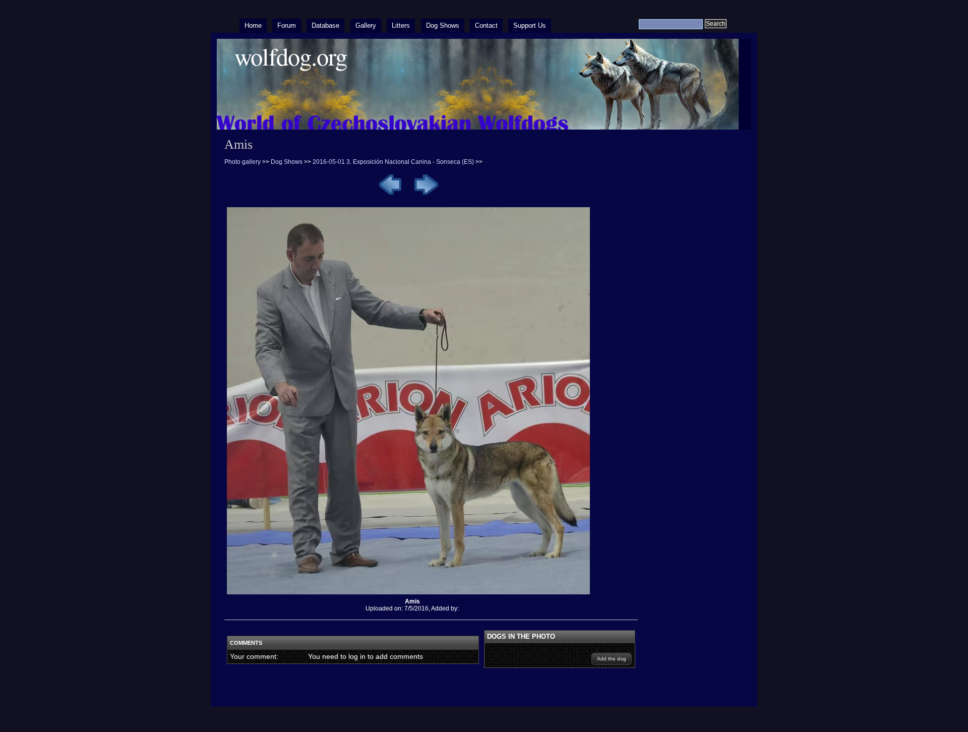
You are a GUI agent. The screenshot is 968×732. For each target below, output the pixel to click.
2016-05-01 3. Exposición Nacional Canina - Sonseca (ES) (393, 161)
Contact (486, 25)
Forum (286, 25)
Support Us (529, 25)
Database (325, 25)
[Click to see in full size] (412, 594)
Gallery (365, 25)
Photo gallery (242, 161)
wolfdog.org (290, 56)
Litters (401, 25)
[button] (611, 659)
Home (253, 25)
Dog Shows (442, 25)
